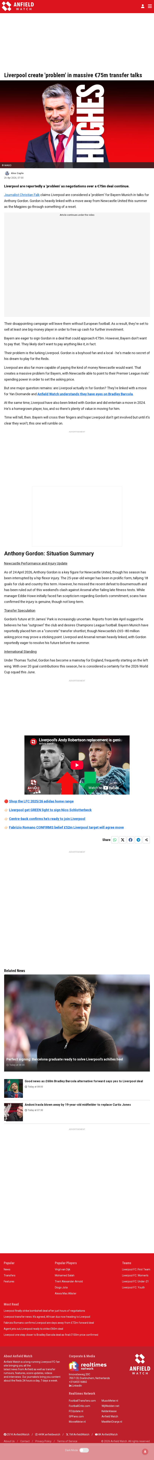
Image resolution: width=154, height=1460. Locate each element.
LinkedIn (77, 1385)
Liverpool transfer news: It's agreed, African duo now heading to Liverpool (47, 1316)
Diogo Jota (61, 1287)
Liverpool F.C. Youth (133, 1287)
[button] (142, 6)
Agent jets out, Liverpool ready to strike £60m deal (33, 1328)
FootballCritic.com (79, 1405)
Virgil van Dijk (62, 1269)
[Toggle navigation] (149, 6)
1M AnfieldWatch (79, 1434)
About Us (9, 1441)
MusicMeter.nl (110, 1400)
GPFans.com (76, 1416)
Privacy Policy (43, 1441)
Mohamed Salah (64, 1275)
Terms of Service (67, 1441)
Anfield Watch (110, 1416)
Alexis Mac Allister (65, 1293)
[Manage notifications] (145, 1452)
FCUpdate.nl (76, 1411)
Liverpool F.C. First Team (136, 1269)
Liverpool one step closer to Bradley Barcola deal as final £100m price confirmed (51, 1334)
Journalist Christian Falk (22, 195)
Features (9, 1281)
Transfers (9, 1275)
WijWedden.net (110, 1405)
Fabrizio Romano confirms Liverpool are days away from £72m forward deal (49, 1322)
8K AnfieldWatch (108, 1434)
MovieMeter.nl (77, 1421)
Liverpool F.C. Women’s (135, 1275)
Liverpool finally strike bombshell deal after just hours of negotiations (44, 1310)
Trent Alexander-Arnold (69, 1281)
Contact (25, 1441)
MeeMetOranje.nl (112, 1421)
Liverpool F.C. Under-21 (135, 1281)
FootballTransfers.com (82, 1400)
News (7, 1269)
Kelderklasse (109, 1411)
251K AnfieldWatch (17, 1434)
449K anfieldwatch (49, 1434)
